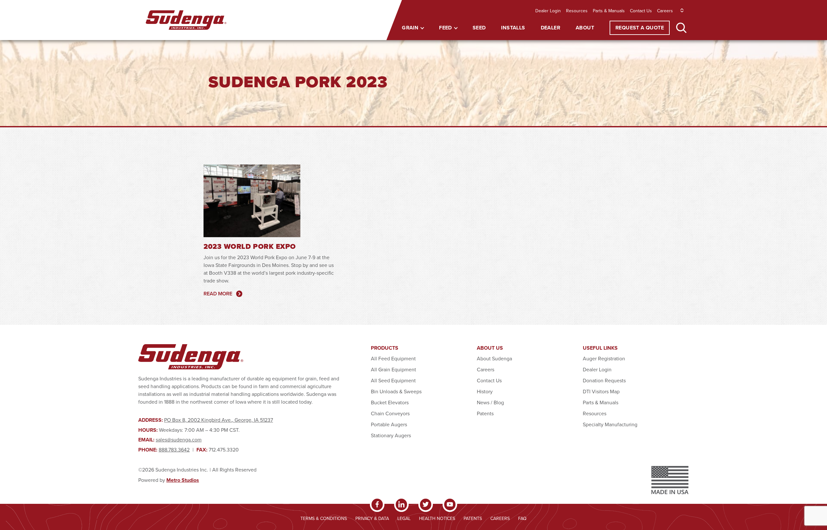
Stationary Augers (391, 435)
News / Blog (490, 402)
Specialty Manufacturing (610, 424)
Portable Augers (389, 424)
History (485, 391)
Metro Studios (182, 480)
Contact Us (641, 10)
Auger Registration (604, 358)
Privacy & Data (372, 518)
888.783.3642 (174, 449)
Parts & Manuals (609, 10)
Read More (218, 293)
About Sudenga (494, 358)
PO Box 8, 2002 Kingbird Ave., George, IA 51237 (218, 419)
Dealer (550, 27)
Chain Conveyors (390, 413)
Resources (577, 10)
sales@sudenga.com (179, 439)
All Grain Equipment (393, 369)
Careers (665, 10)
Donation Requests (604, 380)
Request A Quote (639, 27)
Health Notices (437, 518)
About (585, 27)
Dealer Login (548, 10)
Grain (410, 27)
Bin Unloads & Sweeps (396, 391)
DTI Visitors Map (601, 391)
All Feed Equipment (393, 358)
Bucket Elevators (390, 402)
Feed (445, 27)
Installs (513, 27)
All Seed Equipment (393, 380)
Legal (404, 518)
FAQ (522, 518)
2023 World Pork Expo (250, 246)
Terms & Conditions (323, 518)
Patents (485, 413)
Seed (479, 27)
